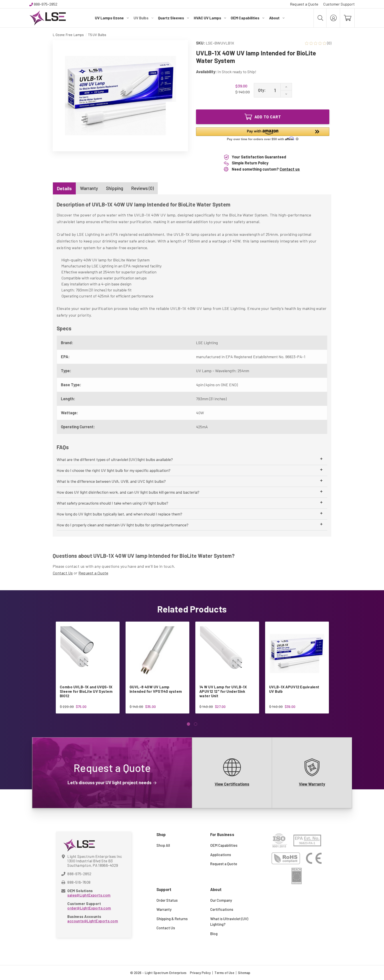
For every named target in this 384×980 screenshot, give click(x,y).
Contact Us (63, 572)
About (274, 18)
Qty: (262, 90)
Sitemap (244, 973)
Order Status (167, 900)
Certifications (221, 909)
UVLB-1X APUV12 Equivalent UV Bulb (294, 689)
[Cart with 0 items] (347, 17)
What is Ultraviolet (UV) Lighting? (229, 921)
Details (64, 188)
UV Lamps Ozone (109, 18)
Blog (214, 933)
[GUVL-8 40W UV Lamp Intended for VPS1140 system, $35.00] (157, 653)
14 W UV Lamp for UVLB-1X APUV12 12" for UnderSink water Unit (223, 691)
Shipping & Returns (172, 918)
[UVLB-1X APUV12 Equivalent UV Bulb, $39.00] (297, 653)
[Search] (320, 17)
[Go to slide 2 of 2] (195, 724)
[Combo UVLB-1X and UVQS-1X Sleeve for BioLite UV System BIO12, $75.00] (87, 653)
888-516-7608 (78, 882)
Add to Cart (267, 116)
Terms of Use (224, 973)
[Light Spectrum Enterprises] (47, 18)
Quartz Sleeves (171, 18)
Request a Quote (304, 4)
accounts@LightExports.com (92, 921)
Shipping (114, 188)
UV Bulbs (141, 18)
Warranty (89, 188)
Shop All (163, 845)
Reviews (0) (142, 188)
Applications (220, 854)
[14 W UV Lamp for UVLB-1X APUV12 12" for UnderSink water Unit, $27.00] (227, 653)
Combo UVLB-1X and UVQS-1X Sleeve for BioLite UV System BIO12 (86, 691)
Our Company (221, 900)
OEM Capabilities (245, 18)
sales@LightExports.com (88, 895)
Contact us (290, 169)
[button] (262, 134)
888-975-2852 (45, 4)
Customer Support (339, 4)
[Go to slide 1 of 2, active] (188, 724)
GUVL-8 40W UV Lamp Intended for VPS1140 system (156, 689)
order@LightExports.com (89, 908)
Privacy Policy (200, 973)
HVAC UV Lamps (207, 18)
